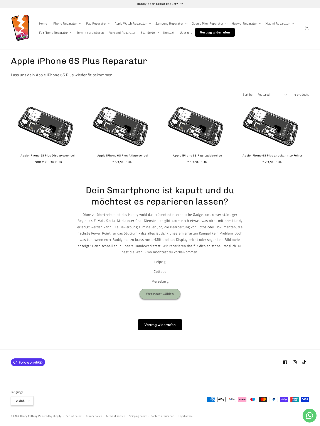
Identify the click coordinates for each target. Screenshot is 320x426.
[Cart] (307, 28)
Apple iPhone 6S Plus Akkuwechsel (122, 155)
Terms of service (115, 416)
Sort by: (248, 94)
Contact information (162, 416)
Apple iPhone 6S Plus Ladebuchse (197, 155)
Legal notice (186, 416)
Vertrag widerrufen (160, 325)
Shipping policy (138, 416)
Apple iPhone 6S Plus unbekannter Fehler (273, 155)
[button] (66, 23)
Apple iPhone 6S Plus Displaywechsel (47, 155)
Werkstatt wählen (160, 293)
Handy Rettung (29, 416)
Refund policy (74, 416)
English (20, 400)
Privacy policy (94, 416)
